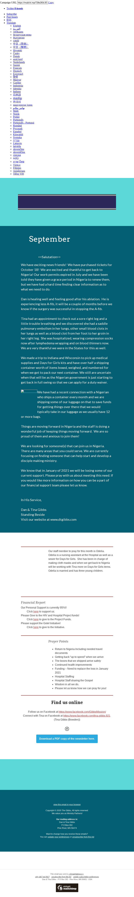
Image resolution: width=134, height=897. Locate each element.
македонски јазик (23, 105)
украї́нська (19, 170)
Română (17, 125)
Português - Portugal (23, 122)
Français (17, 68)
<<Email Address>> (76, 874)
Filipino (17, 168)
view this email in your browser (67, 804)
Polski (16, 116)
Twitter (15, 8)
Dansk (16, 56)
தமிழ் (16, 158)
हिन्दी (15, 76)
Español (17, 131)
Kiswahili (18, 134)
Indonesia (18, 85)
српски (17, 155)
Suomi (16, 65)
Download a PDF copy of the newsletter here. (67, 738)
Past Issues (12, 17)
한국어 (17, 101)
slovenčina (18, 149)
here (36, 611)
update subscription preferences (86, 877)
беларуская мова (22, 34)
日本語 (17, 94)
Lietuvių (17, 143)
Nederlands (19, 62)
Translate (11, 22)
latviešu (17, 146)
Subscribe (12, 14)
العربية (16, 28)
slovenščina (19, 152)
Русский (17, 128)
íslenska (17, 88)
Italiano (17, 91)
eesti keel (18, 59)
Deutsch (17, 71)
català (16, 40)
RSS (9, 19)
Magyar (17, 79)
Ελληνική (18, 73)
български (19, 37)
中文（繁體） (21, 47)
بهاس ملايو (19, 108)
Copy (51, 2)
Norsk (16, 113)
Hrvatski (17, 50)
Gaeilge (17, 82)
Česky (16, 53)
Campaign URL (8, 2)
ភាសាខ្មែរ (17, 98)
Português (18, 119)
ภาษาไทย (18, 161)
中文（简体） (21, 43)
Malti (15, 111)
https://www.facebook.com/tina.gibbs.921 (86, 715)
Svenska (17, 137)
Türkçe (16, 165)
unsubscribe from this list (83, 837)
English (17, 25)
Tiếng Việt (18, 173)
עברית (16, 140)
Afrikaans (18, 31)
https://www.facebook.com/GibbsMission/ (82, 711)
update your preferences (58, 837)
